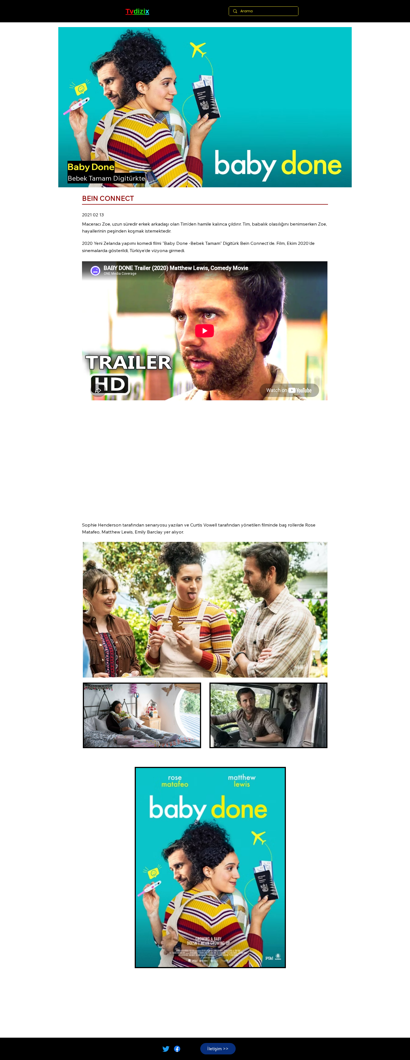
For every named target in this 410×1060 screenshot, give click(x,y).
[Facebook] (177, 1049)
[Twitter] (166, 1049)
